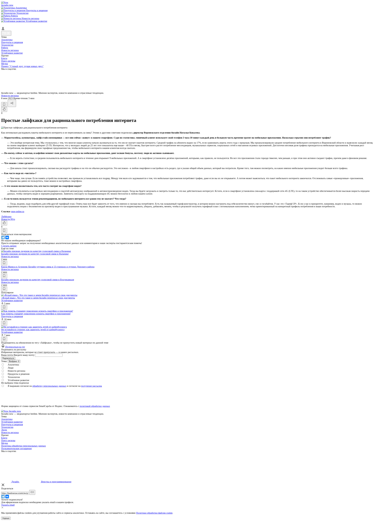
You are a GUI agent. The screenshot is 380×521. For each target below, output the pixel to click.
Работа (4, 47)
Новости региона (10, 50)
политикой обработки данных (95, 406)
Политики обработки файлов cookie (154, 513)
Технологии (7, 45)
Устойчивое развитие (12, 53)
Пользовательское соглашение (16, 448)
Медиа (4, 63)
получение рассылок (91, 386)
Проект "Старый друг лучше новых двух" (22, 66)
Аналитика (6, 39)
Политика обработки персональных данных (23, 446)
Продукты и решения (12, 42)
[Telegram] (3, 237)
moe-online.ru (17, 211)
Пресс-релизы (8, 61)
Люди (4, 430)
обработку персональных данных (49, 386)
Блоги (4, 58)
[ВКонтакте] (7, 237)
